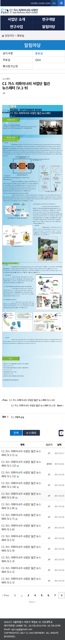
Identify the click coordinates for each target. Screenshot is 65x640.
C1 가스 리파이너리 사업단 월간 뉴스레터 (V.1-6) (21, 527)
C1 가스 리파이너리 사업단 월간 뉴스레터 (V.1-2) (21, 570)
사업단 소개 (16, 19)
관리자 (49, 463)
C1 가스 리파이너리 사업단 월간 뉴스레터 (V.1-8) (21, 506)
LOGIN (41, 3)
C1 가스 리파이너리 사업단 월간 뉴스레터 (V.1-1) (21, 580)
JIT (4, 93)
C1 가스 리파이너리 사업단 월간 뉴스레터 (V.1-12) (21, 463)
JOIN (47, 3)
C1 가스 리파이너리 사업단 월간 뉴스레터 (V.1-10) (21, 485)
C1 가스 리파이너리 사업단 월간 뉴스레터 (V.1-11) (21, 474)
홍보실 (39, 53)
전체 (16, 433)
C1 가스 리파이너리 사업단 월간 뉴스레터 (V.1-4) (21, 548)
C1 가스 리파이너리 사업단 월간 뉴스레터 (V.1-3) (21, 559)
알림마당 (48, 26)
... (21, 595)
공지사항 (8, 53)
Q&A (38, 60)
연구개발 (48, 19)
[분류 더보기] (61, 433)
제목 (22, 444)
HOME (34, 3)
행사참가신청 (10, 66)
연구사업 (16, 26)
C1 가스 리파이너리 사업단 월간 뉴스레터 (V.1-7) (21, 516)
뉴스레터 (31, 433)
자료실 (6, 60)
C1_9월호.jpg (17, 416)
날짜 (59, 444)
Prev (6, 595)
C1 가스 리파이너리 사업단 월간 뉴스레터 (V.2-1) (21, 453)
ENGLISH (54, 3)
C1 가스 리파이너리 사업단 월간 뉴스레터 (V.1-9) (26, 85)
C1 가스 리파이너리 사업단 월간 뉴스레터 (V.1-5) (21, 538)
